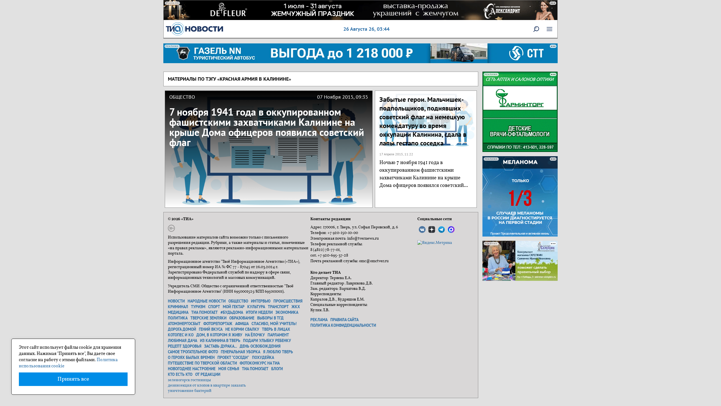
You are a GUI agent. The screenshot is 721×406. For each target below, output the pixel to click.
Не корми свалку (242, 329)
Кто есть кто (180, 374)
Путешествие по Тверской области (202, 363)
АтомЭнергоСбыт (184, 323)
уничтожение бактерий (190, 391)
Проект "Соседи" (233, 357)
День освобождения (260, 346)
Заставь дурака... (220, 346)
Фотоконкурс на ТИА (260, 363)
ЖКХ (295, 306)
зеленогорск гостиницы (189, 380)
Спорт (214, 306)
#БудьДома (232, 312)
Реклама (319, 319)
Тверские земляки (208, 318)
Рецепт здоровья (184, 346)
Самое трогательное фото (193, 351)
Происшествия (287, 301)
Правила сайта (344, 319)
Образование (241, 318)
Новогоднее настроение (191, 368)
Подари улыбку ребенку (267, 340)
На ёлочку (255, 334)
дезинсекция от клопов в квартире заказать (207, 385)
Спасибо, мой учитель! (274, 323)
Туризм (198, 306)
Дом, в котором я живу (219, 334)
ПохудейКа (263, 357)
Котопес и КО (180, 334)
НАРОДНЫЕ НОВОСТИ (207, 301)
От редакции (207, 374)
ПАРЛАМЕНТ (278, 334)
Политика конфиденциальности (343, 325)
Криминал (178, 306)
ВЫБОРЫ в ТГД (270, 318)
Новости (176, 301)
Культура (256, 306)
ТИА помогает (204, 312)
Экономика (286, 312)
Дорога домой (182, 329)
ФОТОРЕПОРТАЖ (217, 323)
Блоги (277, 368)
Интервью (261, 301)
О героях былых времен (191, 357)
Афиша (242, 323)
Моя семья (228, 368)
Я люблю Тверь (278, 351)
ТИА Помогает (255, 368)
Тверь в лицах (276, 329)
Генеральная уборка (240, 351)
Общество (238, 301)
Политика (178, 318)
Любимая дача (182, 340)
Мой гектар (233, 306)
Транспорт (278, 306)
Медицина (178, 312)
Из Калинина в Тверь (220, 340)
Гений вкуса (210, 329)
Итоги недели (259, 312)
